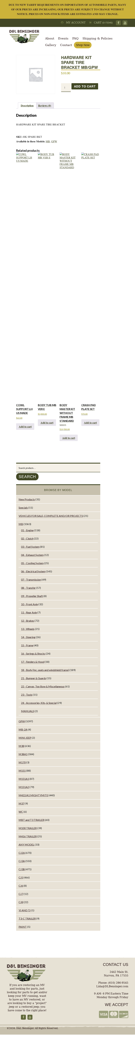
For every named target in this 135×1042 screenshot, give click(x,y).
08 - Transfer (28, 587)
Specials (23, 507)
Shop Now (83, 45)
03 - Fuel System (30, 546)
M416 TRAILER (28, 836)
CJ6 (21, 885)
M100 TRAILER (28, 828)
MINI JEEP (25, 737)
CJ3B (22, 869)
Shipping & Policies (97, 38)
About (49, 38)
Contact (66, 45)
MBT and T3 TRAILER (31, 819)
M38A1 (23, 754)
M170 (22, 762)
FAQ (75, 38)
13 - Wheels (27, 628)
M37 (21, 803)
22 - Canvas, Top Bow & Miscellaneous (43, 686)
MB (48, 141)
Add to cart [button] (25, 426)
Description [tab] (27, 105)
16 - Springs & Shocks (33, 653)
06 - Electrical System (33, 571)
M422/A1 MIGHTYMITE (33, 795)
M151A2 (24, 787)
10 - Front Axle (29, 604)
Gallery (50, 45)
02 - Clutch (27, 538)
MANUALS (27, 711)
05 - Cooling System (32, 563)
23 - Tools (26, 694)
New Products (27, 499)
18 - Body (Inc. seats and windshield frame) (45, 669)
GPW (54, 141)
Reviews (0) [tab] (44, 105)
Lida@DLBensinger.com (112, 986)
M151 (22, 770)
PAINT (23, 926)
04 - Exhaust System (32, 554)
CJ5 (21, 877)
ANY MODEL (26, 844)
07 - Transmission (31, 579)
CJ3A (22, 860)
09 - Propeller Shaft (32, 596)
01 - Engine (27, 530)
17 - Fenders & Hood (32, 661)
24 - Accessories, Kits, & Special (39, 702)
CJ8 (21, 902)
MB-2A (23, 729)
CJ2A (22, 852)
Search (27, 476)
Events (63, 38)
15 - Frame (27, 645)
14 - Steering (28, 637)
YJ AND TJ (25, 910)
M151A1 (24, 778)
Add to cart (85, 86)
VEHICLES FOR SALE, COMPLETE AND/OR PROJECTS (51, 515)
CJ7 (21, 893)
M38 (21, 745)
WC (21, 811)
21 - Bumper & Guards (33, 678)
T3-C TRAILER (27, 918)
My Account (75, 22)
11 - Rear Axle (29, 612)
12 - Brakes (27, 620)
